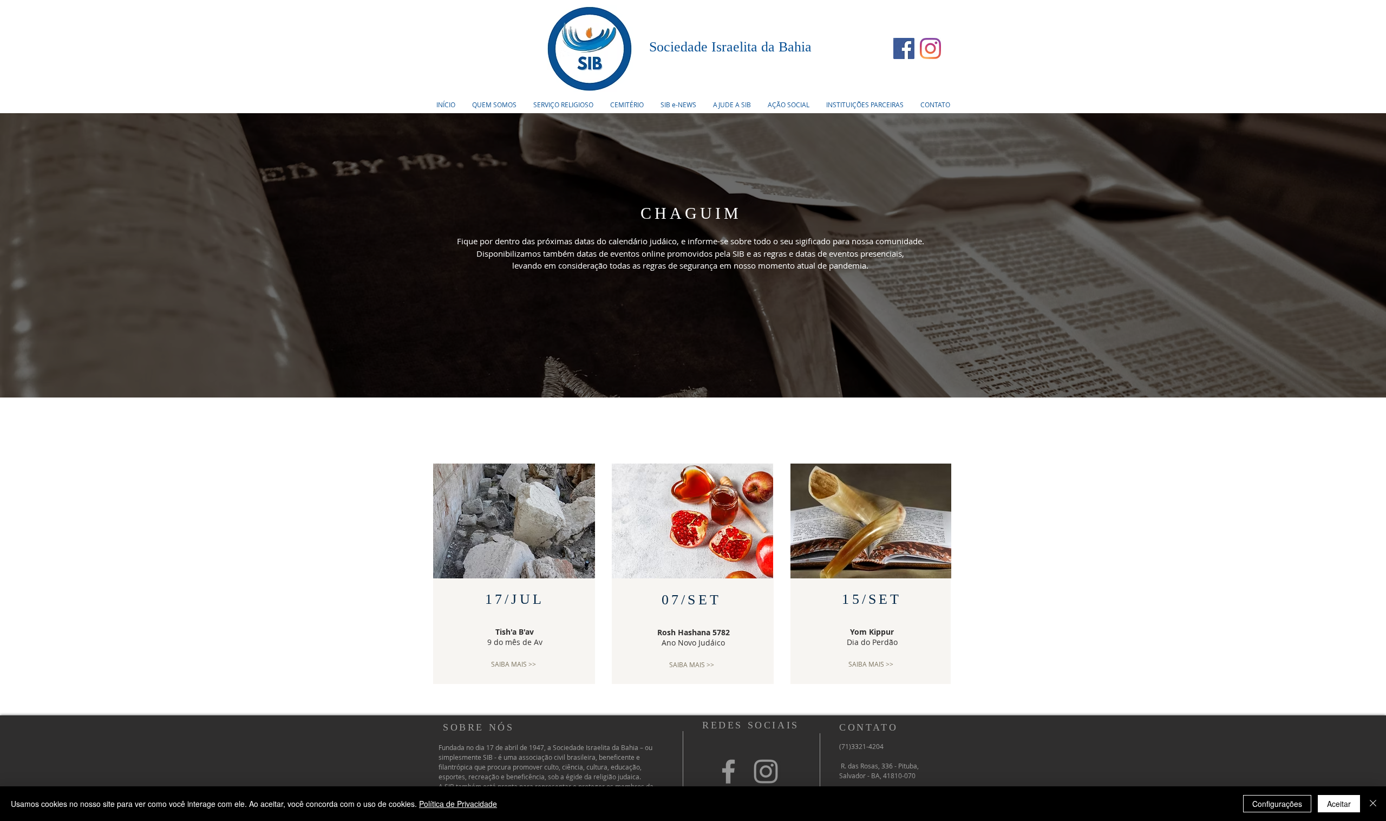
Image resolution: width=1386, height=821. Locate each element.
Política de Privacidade (458, 803)
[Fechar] (1373, 803)
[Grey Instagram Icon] (766, 771)
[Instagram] (930, 48)
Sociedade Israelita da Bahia (730, 47)
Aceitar (1339, 803)
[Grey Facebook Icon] (728, 771)
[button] (563, 104)
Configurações (1277, 803)
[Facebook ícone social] (903, 48)
